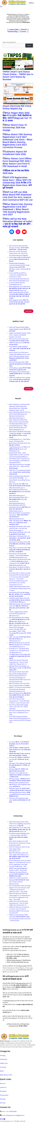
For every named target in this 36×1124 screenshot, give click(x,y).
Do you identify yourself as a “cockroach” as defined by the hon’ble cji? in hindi (18, 275)
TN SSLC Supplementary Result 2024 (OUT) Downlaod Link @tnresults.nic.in (18, 613)
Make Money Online (6, 1075)
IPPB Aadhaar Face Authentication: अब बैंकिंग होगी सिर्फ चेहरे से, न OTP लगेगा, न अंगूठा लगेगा (20, 374)
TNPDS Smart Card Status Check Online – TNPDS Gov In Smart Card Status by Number (18, 75)
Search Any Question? (9, 42)
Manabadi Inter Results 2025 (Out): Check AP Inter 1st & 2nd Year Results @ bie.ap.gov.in (19, 528)
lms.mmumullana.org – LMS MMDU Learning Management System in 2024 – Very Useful (18, 868)
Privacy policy (4, 1095)
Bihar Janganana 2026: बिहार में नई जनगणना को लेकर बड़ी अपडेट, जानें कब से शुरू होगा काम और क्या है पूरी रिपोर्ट (19, 302)
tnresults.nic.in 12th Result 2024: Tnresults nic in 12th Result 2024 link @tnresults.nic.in (19, 650)
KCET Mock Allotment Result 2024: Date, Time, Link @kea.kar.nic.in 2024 (19, 712)
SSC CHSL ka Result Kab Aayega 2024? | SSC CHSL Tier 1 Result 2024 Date (18, 707)
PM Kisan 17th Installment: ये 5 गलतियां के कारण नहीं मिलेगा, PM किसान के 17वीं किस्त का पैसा (19, 775)
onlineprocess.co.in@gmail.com (14, 1115)
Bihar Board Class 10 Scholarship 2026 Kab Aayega (15, 127)
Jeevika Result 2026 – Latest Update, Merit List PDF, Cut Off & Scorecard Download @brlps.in (19, 455)
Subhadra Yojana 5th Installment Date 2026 (15, 153)
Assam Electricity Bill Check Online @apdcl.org (17, 107)
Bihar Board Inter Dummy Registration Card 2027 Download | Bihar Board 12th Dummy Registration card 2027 (17, 209)
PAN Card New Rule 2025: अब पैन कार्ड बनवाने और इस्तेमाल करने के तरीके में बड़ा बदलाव (20, 364)
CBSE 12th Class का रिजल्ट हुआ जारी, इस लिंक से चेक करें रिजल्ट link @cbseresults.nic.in (20, 639)
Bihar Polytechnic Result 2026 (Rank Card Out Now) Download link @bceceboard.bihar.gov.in (18, 422)
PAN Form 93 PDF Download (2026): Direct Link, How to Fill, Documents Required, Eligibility (18, 253)
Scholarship (13, 31)
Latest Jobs (14, 29)
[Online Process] (14, 3)
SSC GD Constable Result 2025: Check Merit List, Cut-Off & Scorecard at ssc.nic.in (18, 582)
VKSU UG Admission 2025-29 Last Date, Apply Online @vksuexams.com (19, 849)
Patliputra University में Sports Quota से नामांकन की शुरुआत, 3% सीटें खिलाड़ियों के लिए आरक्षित (18, 874)
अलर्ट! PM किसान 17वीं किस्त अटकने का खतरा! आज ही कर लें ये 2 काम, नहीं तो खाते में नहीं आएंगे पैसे (19, 749)
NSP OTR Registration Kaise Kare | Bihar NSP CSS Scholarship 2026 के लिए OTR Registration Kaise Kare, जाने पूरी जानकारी (17, 182)
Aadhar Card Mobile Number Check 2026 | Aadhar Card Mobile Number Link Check (19, 335)
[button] (1, 7)
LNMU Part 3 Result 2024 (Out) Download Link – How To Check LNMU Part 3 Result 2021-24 (18, 662)
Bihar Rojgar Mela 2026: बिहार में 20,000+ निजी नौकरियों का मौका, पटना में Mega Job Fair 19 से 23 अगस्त (17, 116)
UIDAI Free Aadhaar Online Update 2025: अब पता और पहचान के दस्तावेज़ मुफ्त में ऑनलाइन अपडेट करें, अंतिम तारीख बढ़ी (19, 379)
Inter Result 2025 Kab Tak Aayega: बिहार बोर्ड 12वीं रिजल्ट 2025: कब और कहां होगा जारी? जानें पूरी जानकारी (19, 594)
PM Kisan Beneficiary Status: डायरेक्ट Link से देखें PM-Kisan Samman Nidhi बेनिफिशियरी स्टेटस (19, 794)
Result (24, 29)
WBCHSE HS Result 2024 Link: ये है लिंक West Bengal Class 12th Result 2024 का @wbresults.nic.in (19, 644)
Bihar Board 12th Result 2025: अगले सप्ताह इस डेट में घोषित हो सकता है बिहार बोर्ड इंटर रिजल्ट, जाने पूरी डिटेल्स (19, 549)
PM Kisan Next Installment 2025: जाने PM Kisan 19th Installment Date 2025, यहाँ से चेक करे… (19, 784)
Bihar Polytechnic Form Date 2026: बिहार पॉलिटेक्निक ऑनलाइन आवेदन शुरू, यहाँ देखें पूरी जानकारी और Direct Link (19, 288)
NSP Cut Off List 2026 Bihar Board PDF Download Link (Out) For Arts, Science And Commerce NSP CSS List (18, 196)
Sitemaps (3, 1099)
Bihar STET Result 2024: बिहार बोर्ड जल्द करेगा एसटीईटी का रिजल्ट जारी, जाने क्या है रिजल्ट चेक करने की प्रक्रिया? (20, 695)
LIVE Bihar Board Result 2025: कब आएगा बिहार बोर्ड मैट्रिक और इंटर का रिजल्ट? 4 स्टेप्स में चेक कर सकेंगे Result (19, 600)
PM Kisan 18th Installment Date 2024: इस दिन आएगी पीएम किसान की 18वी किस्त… (19, 800)
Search (29, 45)
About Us (3, 1083)
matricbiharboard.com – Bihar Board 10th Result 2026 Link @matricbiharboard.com (18, 427)
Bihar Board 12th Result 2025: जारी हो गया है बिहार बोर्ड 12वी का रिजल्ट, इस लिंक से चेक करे (19, 544)
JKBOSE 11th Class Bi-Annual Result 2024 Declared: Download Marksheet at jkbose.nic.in (19, 689)
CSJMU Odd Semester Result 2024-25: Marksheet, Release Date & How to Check (20, 588)
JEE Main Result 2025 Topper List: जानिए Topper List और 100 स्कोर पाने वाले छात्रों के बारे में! (20, 668)
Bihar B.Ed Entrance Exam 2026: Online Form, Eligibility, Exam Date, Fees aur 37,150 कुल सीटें (19, 823)
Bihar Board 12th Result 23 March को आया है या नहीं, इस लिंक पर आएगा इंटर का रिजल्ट (19, 569)
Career (23, 31)
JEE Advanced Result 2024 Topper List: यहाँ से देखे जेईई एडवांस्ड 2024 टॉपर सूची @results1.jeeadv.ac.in (19, 619)
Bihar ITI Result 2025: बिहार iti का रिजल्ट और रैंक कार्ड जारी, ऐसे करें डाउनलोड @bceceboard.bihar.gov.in (19, 486)
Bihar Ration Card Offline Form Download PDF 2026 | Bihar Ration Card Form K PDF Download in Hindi (17, 162)
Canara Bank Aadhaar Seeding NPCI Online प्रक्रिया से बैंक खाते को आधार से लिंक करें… (19, 259)
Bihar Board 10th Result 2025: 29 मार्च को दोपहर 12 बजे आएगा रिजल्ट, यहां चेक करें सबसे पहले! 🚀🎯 (19, 538)
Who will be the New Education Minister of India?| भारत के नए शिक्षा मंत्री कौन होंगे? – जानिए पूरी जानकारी (17, 222)
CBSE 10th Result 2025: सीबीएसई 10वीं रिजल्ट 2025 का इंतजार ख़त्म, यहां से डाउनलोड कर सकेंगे (19, 522)
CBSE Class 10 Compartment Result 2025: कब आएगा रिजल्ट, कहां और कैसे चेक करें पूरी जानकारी (19, 472)
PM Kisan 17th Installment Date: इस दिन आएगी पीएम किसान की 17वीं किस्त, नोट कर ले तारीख (19, 765)
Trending (2, 1055)
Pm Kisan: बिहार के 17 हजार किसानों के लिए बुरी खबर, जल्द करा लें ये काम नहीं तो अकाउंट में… (19, 744)
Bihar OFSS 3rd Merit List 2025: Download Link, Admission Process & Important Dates (19, 843)
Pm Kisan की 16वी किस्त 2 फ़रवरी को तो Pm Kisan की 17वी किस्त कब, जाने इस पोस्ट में (19, 759)
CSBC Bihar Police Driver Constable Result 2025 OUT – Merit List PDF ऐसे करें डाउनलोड (19, 466)
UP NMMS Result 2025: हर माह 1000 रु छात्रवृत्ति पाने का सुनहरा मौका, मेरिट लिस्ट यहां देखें (19, 656)
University (3, 1067)
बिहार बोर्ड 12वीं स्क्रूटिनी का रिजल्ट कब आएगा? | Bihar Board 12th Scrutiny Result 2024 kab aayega (19, 625)
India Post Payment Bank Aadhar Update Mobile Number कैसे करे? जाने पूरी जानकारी (19, 329)
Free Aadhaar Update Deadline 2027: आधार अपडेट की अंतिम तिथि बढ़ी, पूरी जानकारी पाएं (19, 348)
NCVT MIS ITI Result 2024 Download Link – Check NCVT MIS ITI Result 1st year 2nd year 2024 (19, 701)
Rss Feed (2, 1103)
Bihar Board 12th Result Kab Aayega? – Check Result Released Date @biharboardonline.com (19, 555)
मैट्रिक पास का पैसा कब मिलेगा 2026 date (16, 172)
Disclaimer (3, 1091)
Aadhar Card (4, 1063)
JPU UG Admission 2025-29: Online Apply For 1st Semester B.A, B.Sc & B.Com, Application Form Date (19, 862)
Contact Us (3, 1087)
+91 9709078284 (11, 1111)
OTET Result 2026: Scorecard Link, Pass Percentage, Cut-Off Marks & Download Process (19, 460)
